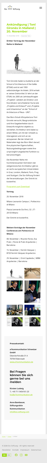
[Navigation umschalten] (41, 8)
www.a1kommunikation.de (21, 362)
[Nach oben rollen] (44, 460)
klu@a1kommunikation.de (21, 394)
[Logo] (13, 8)
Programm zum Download (18, 186)
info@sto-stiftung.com (19, 412)
